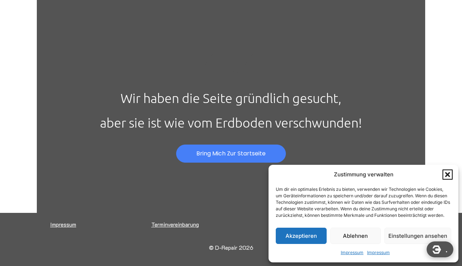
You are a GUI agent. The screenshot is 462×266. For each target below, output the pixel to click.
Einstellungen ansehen (417, 235)
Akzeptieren (301, 235)
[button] (447, 174)
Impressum (352, 252)
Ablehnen (355, 235)
